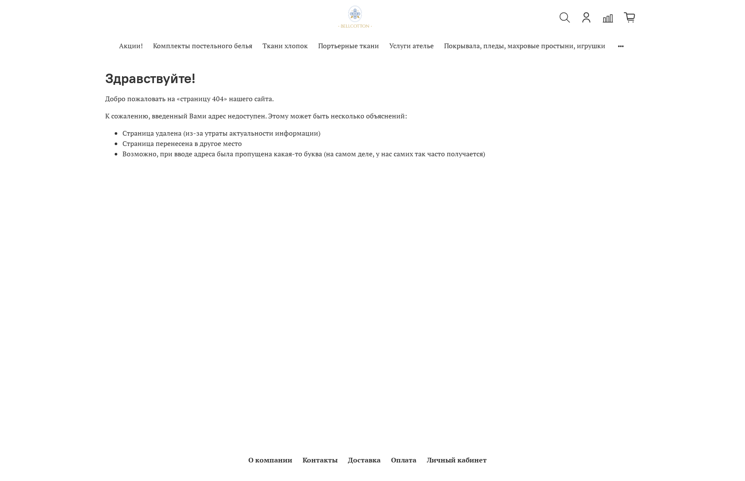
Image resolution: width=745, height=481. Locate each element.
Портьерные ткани (348, 45)
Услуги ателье (411, 45)
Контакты (320, 460)
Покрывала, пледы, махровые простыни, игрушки (524, 45)
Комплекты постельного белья (202, 45)
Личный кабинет (457, 460)
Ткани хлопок (285, 45)
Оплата (403, 460)
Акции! (131, 45)
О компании (270, 460)
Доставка (364, 460)
